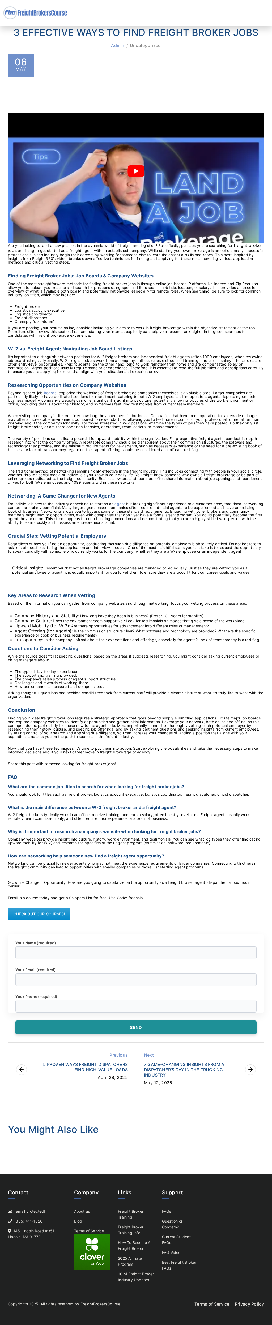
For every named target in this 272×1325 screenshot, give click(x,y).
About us (82, 1211)
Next (149, 1055)
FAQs (166, 1211)
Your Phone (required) (36, 996)
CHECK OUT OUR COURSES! (39, 914)
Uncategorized (145, 45)
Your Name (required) (35, 943)
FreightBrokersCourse (100, 1304)
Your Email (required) (35, 969)
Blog (78, 1221)
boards (50, 393)
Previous (118, 1055)
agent (119, 503)
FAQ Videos (172, 1252)
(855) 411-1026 (28, 1221)
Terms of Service (89, 1231)
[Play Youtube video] (136, 171)
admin (118, 45)
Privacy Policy (249, 1304)
